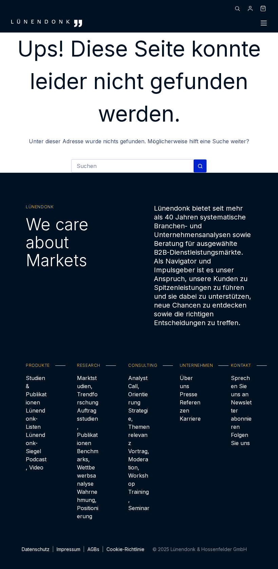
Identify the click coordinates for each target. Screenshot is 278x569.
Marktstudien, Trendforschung (87, 390)
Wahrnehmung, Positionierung (87, 504)
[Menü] (264, 23)
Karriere (190, 418)
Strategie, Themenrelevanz (139, 426)
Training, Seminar (139, 499)
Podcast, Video (36, 463)
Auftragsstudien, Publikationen (87, 426)
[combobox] (133, 166)
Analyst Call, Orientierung (138, 390)
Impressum (68, 549)
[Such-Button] (200, 166)
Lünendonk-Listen (35, 418)
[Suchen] (237, 8)
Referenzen (190, 406)
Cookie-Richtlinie (125, 549)
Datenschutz (35, 549)
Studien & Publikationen (36, 390)
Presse (188, 394)
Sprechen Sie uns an (240, 386)
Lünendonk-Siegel (35, 443)
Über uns (186, 382)
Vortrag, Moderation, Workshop (138, 467)
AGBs (93, 549)
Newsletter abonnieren (241, 414)
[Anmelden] (250, 8)
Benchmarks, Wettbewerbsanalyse (87, 467)
